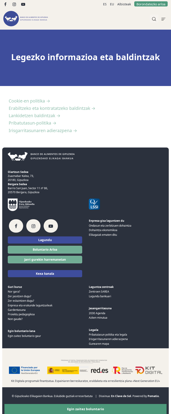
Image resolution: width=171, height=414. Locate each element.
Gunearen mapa (99, 344)
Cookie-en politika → (29, 101)
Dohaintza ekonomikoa (103, 230)
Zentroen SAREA (99, 291)
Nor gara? (14, 291)
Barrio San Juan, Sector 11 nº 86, (28, 188)
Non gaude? (15, 319)
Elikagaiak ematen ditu (103, 235)
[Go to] (5, 3)
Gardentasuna (17, 310)
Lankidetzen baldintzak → (35, 116)
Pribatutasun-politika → (33, 123)
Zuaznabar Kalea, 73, (21, 176)
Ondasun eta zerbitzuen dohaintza (110, 225)
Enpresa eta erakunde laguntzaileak (30, 305)
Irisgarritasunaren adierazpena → (43, 130)
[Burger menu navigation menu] (163, 18)
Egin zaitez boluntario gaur (24, 336)
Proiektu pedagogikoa (21, 314)
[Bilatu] (154, 18)
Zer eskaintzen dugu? (21, 301)
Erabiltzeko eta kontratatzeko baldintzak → (52, 108)
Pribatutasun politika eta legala (108, 334)
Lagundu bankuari (100, 296)
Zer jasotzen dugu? (19, 296)
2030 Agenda (97, 313)
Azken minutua (98, 318)
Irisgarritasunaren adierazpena (108, 339)
